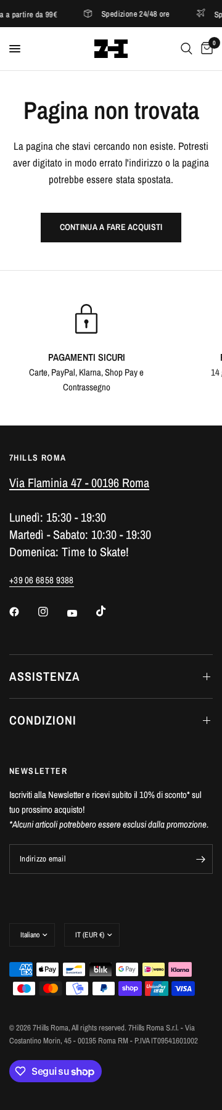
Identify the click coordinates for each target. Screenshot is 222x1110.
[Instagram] (51, 611)
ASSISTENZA (44, 676)
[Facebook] (22, 611)
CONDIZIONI (42, 720)
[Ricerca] (186, 48)
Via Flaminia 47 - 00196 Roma (79, 482)
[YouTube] (80, 613)
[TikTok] (109, 611)
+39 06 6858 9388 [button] (41, 580)
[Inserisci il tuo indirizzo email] (200, 859)
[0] (205, 48)
